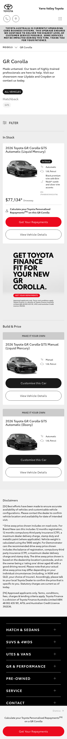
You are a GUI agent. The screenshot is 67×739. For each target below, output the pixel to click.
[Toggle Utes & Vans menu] (55, 654)
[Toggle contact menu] (55, 678)
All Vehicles (13, 91)
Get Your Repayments (33, 222)
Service (14, 690)
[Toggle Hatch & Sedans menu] (55, 630)
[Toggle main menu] (60, 18)
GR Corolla (17, 47)
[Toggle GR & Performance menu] (55, 666)
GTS (7, 105)
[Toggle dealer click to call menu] (6, 18)
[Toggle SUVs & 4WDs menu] (55, 642)
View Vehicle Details (33, 234)
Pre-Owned (18, 678)
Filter (13, 122)
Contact (15, 702)
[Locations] (15, 18)
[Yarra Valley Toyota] (8, 8)
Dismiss (57, 710)
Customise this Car (33, 383)
